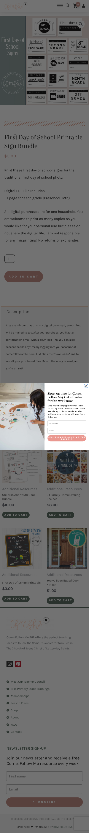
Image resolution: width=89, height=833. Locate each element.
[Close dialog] (86, 386)
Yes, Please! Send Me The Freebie (67, 438)
